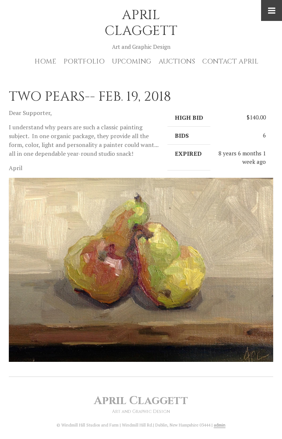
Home (45, 61)
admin (219, 425)
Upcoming (131, 61)
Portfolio (84, 61)
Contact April (230, 61)
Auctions (177, 61)
